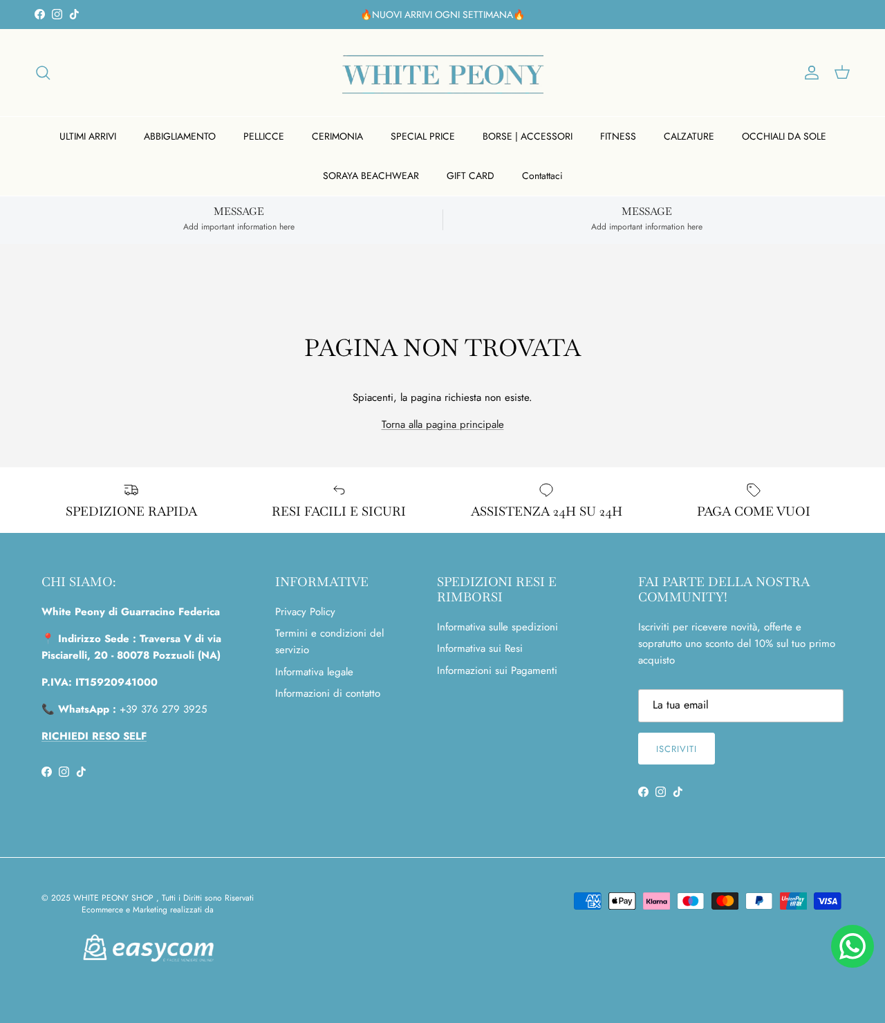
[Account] (809, 72)
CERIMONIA (337, 136)
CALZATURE (689, 136)
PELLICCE (263, 136)
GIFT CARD (470, 175)
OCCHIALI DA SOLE (784, 136)
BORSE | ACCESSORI (527, 136)
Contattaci (542, 175)
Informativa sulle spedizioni (497, 627)
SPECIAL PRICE (423, 136)
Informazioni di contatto (327, 693)
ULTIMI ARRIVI (87, 136)
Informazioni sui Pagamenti (497, 670)
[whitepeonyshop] (443, 72)
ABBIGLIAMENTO (180, 136)
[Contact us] (852, 946)
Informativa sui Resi (480, 648)
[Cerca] (43, 72)
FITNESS (618, 136)
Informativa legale (314, 671)
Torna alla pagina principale (443, 424)
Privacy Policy (305, 611)
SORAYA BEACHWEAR (371, 175)
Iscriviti (676, 748)
